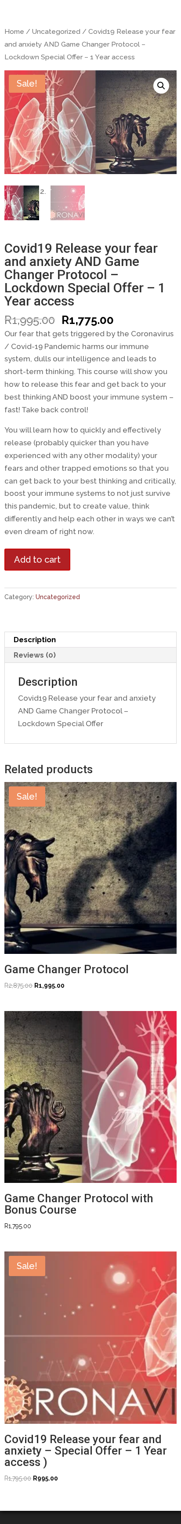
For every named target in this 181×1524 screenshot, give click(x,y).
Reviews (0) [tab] (35, 655)
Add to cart (37, 559)
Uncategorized (56, 31)
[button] (161, 86)
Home (14, 31)
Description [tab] (35, 639)
